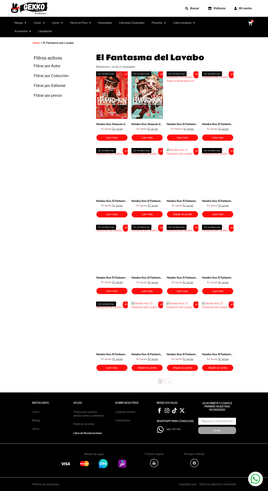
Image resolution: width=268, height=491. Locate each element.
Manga (19, 22)
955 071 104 (174, 428)
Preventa (157, 22)
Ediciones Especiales (131, 22)
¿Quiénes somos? (125, 412)
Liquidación (45, 31)
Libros (55, 22)
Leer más (111, 137)
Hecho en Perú (79, 22)
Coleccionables (182, 22)
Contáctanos (122, 420)
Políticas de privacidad (45, 484)
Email (201, 416)
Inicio (36, 43)
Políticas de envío (83, 424)
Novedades (105, 22)
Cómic (37, 22)
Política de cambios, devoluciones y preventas (88, 414)
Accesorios (21, 31)
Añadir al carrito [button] (182, 214)
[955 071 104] (160, 429)
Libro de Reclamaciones (87, 433)
